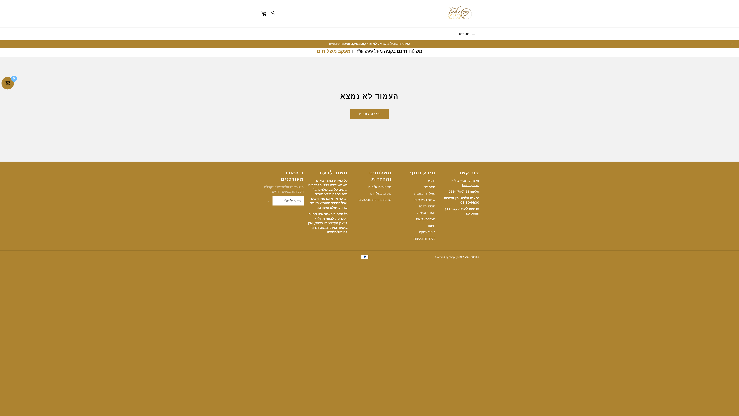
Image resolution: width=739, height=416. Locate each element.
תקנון (431, 225)
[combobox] (272, 13)
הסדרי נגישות (426, 213)
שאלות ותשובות (424, 193)
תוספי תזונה (427, 206)
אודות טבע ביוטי (424, 200)
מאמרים (429, 187)
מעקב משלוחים (333, 51)
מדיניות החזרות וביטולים (375, 200)
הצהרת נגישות (425, 219)
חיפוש (431, 181)
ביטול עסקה (427, 232)
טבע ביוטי (464, 257)
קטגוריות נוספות (424, 238)
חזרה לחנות (369, 114)
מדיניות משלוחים (379, 187)
